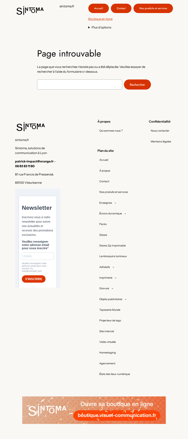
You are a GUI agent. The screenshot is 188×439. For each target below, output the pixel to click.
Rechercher (137, 84)
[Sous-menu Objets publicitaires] (125, 299)
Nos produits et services (153, 8)
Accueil (98, 8)
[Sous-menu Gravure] (112, 288)
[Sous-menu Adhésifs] (113, 267)
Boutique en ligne (100, 19)
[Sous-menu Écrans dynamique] (125, 213)
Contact (121, 8)
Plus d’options (101, 27)
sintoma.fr (66, 6)
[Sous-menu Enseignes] (115, 203)
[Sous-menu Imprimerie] (116, 278)
